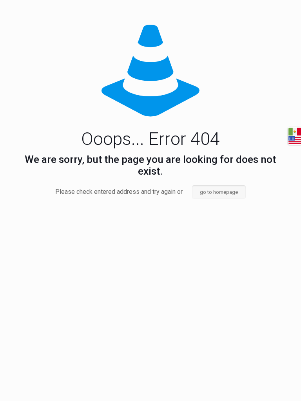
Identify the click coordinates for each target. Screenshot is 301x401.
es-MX (294, 131)
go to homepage (219, 192)
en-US (294, 140)
